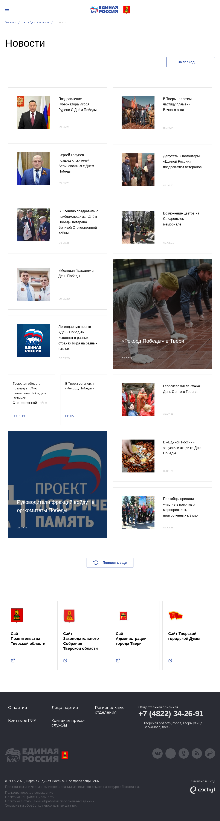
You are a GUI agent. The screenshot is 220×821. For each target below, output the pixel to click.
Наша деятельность (35, 22)
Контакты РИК (22, 720)
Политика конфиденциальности (30, 797)
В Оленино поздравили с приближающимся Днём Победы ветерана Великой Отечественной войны (78, 222)
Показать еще (115, 563)
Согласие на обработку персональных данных (40, 805)
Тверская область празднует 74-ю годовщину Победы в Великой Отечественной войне (30, 393)
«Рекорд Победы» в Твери (153, 341)
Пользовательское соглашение (29, 793)
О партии (17, 707)
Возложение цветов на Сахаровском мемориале (181, 218)
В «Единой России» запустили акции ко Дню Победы (182, 447)
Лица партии (65, 707)
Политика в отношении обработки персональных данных (49, 801)
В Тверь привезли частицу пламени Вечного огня (177, 104)
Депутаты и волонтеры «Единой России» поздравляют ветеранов (182, 161)
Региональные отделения (110, 710)
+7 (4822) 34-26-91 (170, 713)
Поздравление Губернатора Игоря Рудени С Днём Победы (77, 104)
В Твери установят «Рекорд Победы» (79, 386)
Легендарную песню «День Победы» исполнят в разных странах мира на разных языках (77, 337)
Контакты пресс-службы (68, 723)
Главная (10, 22)
